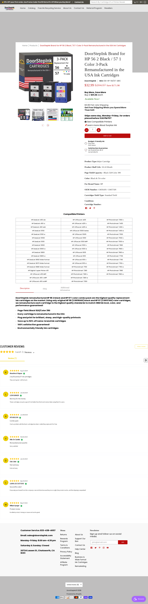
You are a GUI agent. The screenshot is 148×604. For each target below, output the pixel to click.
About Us (79, 534)
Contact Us (80, 545)
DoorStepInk (90, 81)
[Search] (131, 2)
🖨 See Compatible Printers (98, 121)
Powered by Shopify (74, 594)
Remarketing (80, 566)
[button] (138, 2)
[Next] (48, 125)
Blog (77, 553)
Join (122, 542)
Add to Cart (107, 136)
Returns (63, 534)
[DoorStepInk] (9, 8)
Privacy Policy (66, 551)
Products (33, 45)
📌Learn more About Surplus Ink (101, 125)
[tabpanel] (74, 312)
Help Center (80, 549)
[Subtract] (87, 130)
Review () (12, 358)
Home (24, 45)
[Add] (99, 130)
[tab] (25, 289)
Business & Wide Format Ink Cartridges (81, 559)
